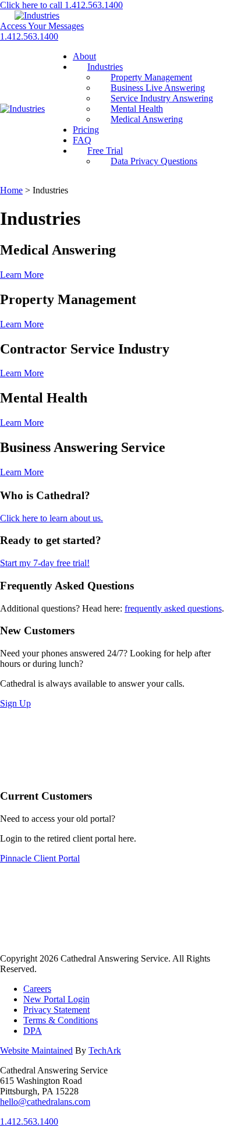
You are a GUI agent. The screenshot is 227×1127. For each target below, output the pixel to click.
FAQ (82, 140)
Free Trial (105, 151)
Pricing (86, 130)
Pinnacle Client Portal (40, 858)
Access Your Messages (42, 26)
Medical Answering (147, 119)
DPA (32, 1031)
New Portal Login (56, 999)
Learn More (22, 275)
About (84, 56)
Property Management (151, 77)
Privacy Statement (56, 1010)
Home (11, 190)
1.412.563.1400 (29, 36)
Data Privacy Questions (154, 161)
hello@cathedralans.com (45, 1102)
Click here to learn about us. (51, 518)
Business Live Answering (158, 88)
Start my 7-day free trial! (45, 563)
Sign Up (15, 703)
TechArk (104, 1050)
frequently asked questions (173, 608)
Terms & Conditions (60, 1020)
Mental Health (137, 109)
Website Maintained (36, 1050)
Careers (37, 989)
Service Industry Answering (162, 98)
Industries (105, 67)
